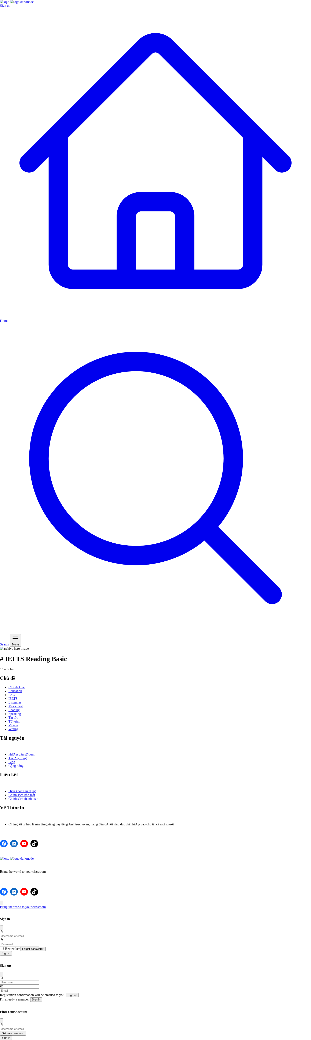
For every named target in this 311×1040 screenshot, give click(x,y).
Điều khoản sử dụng (22, 791)
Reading (14, 710)
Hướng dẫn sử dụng (21, 754)
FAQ (11, 695)
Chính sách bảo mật (21, 795)
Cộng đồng (15, 766)
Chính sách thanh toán (23, 798)
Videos (13, 725)
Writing (13, 729)
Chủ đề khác (16, 687)
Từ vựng (14, 721)
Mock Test (15, 706)
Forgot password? (33, 948)
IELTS (13, 698)
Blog (11, 762)
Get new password (13, 1033)
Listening (14, 702)
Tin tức (13, 717)
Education (15, 691)
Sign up (5, 5)
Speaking (14, 714)
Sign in (6, 953)
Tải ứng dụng (17, 758)
